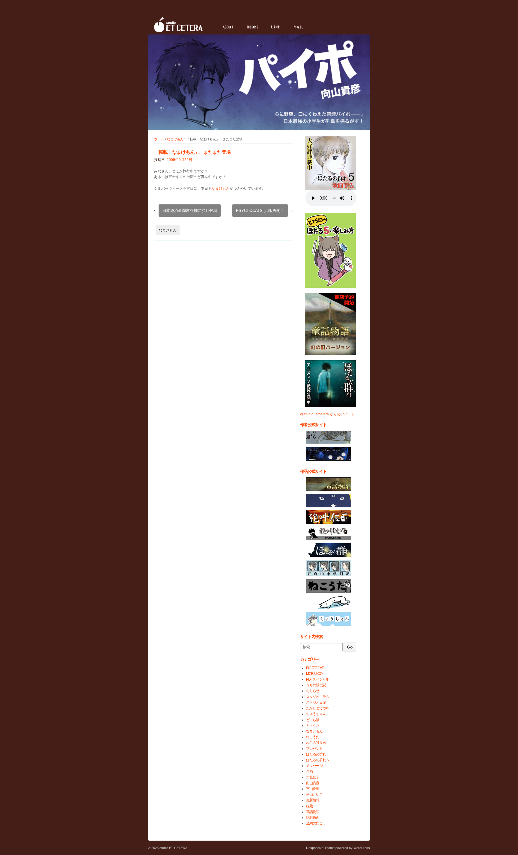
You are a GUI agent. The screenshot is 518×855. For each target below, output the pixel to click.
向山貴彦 (312, 783)
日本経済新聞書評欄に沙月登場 (189, 210)
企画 (309, 771)
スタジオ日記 (316, 702)
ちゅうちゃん (316, 714)
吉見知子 (312, 777)
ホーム (159, 139)
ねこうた (312, 737)
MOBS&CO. (314, 674)
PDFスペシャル (317, 679)
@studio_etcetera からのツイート (327, 414)
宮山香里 (312, 789)
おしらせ (312, 691)
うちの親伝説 (316, 685)
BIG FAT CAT (314, 668)
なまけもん (175, 139)
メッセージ (314, 766)
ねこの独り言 (316, 743)
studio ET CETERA (173, 848)
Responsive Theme (320, 848)
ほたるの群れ (316, 754)
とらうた (312, 725)
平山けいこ (314, 794)
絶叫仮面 (312, 817)
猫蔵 (309, 806)
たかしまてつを (317, 708)
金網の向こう (316, 823)
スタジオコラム (317, 697)
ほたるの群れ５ (317, 760)
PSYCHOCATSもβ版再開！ (260, 210)
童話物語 (312, 812)
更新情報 (312, 800)
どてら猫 (312, 720)
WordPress (361, 848)
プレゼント (314, 749)
